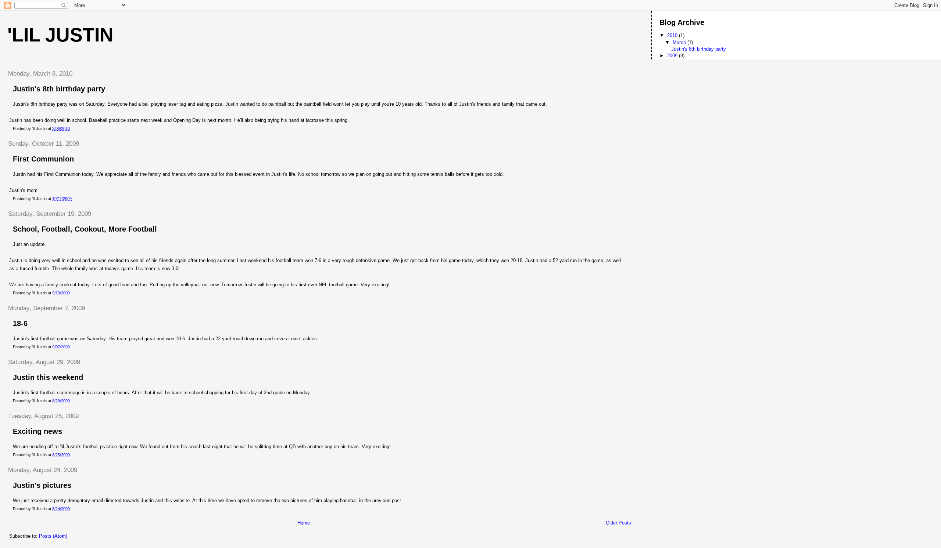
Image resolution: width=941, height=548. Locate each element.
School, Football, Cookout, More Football (85, 229)
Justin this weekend (48, 377)
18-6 (20, 323)
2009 (673, 55)
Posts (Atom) (53, 536)
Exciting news (37, 431)
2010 (673, 35)
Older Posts (618, 523)
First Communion (43, 159)
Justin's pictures (42, 485)
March (680, 42)
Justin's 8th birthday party (59, 89)
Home (303, 523)
